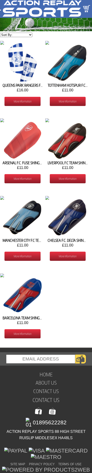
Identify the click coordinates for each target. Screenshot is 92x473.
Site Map (17, 464)
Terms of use (70, 464)
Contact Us (46, 399)
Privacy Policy (42, 464)
